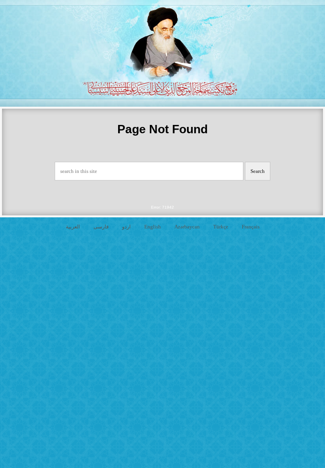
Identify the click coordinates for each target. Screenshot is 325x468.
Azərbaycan (187, 227)
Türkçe (220, 227)
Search (257, 171)
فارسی (101, 227)
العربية (73, 227)
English (152, 227)
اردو (126, 227)
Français (251, 227)
